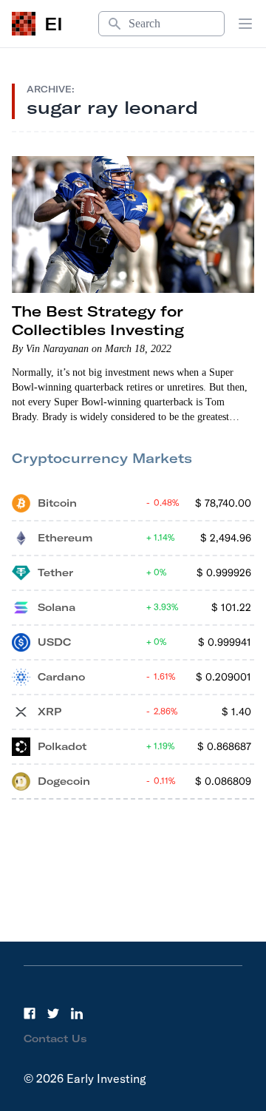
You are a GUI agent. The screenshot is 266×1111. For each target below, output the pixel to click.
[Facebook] (29, 1013)
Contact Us (55, 1038)
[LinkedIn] (77, 1013)
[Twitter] (53, 1013)
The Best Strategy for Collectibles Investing (98, 320)
